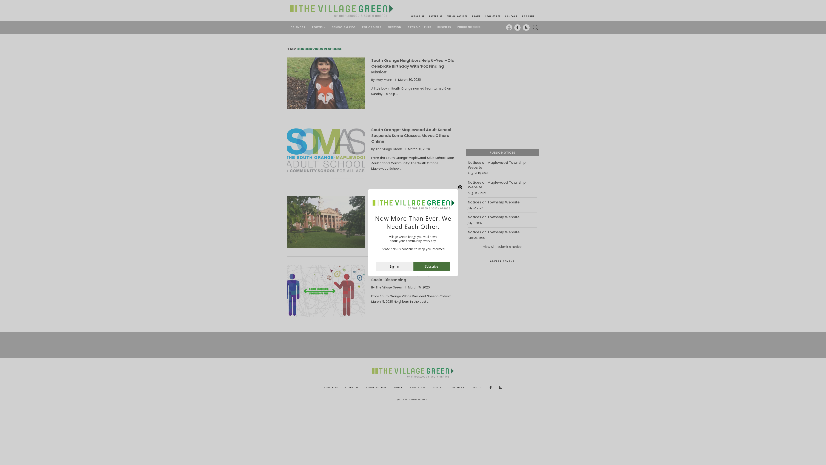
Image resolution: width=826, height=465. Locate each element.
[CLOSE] (460, 187)
